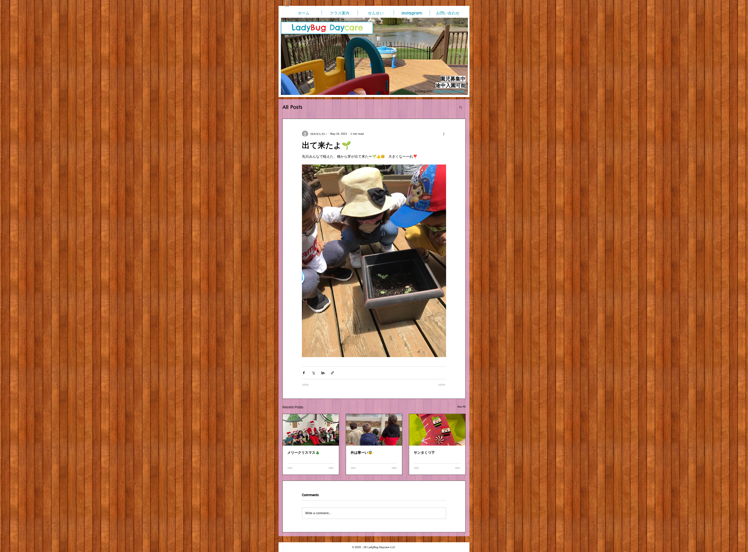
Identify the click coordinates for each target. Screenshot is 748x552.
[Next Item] (461, 56)
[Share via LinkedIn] (323, 373)
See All (461, 406)
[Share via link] (332, 373)
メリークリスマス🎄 (303, 452)
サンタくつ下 (424, 452)
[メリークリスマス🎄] (311, 430)
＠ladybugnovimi (449, 91)
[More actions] (443, 133)
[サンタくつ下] (437, 430)
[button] (460, 107)
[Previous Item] (287, 56)
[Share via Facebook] (304, 373)
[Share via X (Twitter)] (313, 373)
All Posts (292, 107)
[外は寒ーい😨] (374, 430)
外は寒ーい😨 (361, 452)
